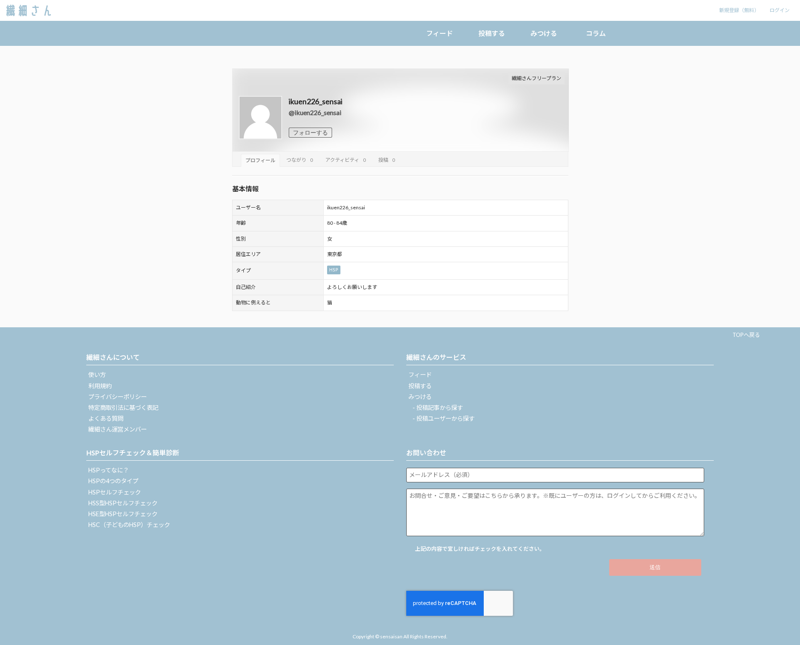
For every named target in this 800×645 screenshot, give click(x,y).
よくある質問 (105, 418)
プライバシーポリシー (117, 396)
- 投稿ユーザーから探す (443, 418)
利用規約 (100, 385)
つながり (299, 160)
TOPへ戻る (746, 334)
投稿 (386, 160)
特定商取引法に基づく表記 (123, 407)
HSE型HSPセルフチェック (123, 513)
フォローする (310, 132)
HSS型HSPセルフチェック (123, 503)
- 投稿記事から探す (437, 407)
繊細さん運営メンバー (117, 429)
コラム (596, 33)
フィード (439, 33)
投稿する (491, 33)
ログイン (780, 10)
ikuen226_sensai (315, 101)
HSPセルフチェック (114, 492)
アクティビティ (345, 160)
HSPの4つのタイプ (113, 480)
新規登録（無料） (739, 10)
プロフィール (260, 160)
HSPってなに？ (108, 470)
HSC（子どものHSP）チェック (129, 524)
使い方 (97, 374)
